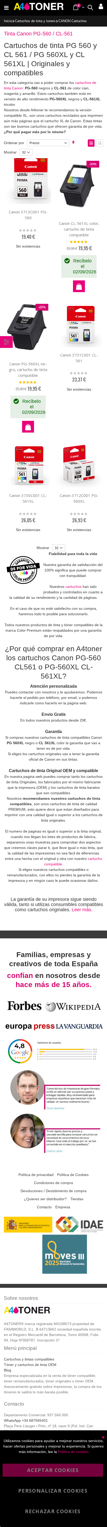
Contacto (44, 1207)
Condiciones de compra (53, 1183)
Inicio (8, 21)
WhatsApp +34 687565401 (26, 1420)
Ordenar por (14, 143)
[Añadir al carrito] (79, 286)
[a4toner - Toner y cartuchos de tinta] (38, 8)
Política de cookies (73, 1452)
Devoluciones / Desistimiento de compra (53, 1191)
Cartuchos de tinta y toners (35, 21)
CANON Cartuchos (72, 21)
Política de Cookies (73, 1175)
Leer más (81, 909)
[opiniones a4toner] (53, 1109)
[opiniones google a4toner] (53, 1066)
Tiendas (76, 1199)
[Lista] (99, 143)
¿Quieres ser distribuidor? (45, 1199)
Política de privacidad (36, 1175)
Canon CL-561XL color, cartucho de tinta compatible (79, 229)
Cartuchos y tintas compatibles (29, 1359)
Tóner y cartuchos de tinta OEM (30, 1365)
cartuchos (73, 586)
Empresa (62, 1207)
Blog (7, 1370)
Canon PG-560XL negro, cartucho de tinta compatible (28, 369)
